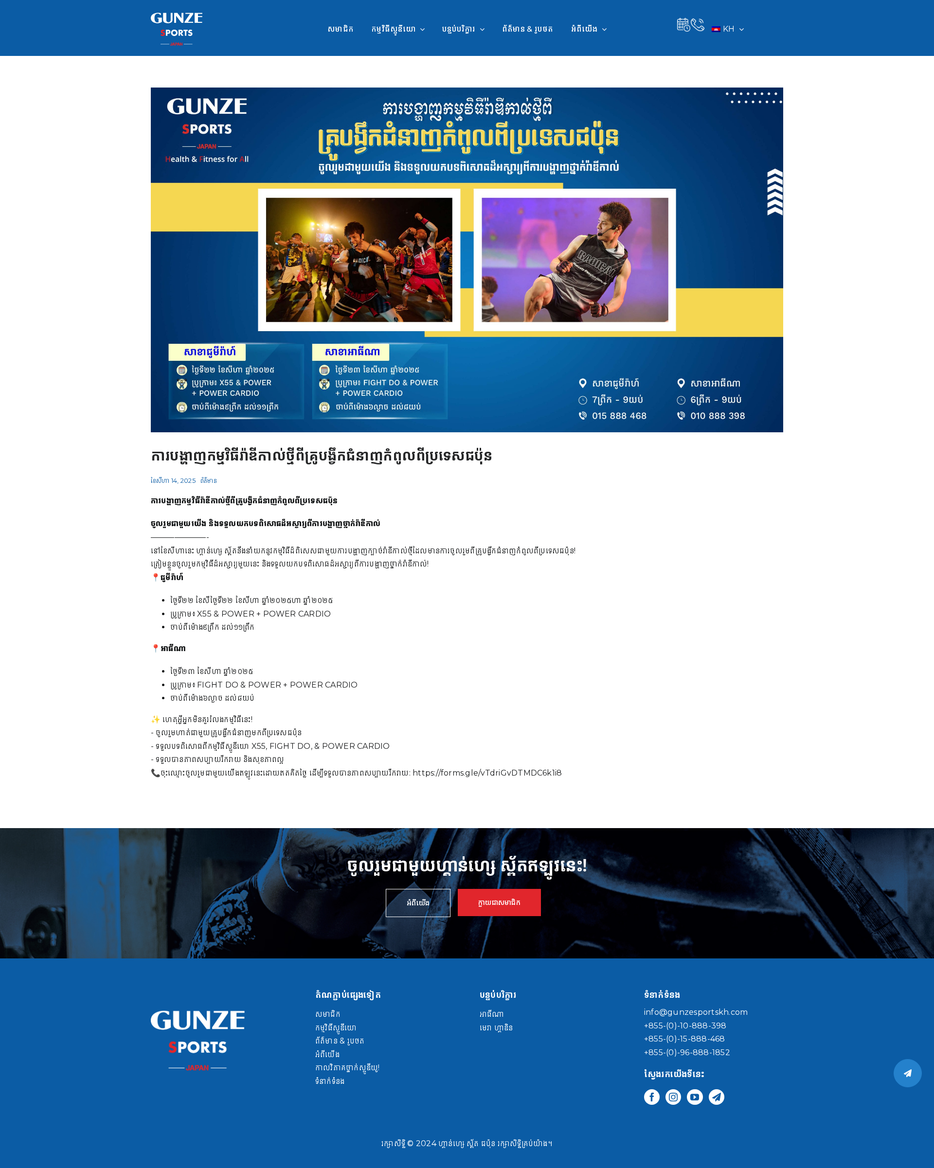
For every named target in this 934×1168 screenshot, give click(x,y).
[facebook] (652, 1097)
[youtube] (694, 1097)
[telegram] (716, 1097)
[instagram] (673, 1097)
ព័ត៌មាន (208, 480)
